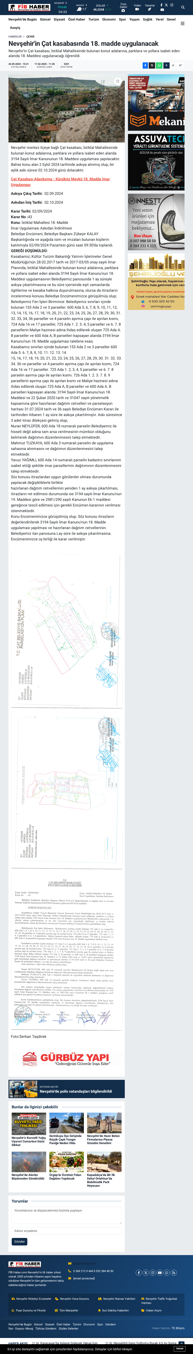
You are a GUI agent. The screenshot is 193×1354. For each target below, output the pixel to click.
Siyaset (59, 19)
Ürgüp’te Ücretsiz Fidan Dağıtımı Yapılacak (65, 1176)
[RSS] (174, 1273)
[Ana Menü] (183, 23)
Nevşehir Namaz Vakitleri (119, 1298)
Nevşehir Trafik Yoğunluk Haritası (159, 1301)
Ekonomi (109, 19)
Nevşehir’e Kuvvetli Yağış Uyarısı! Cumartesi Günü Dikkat (29, 1141)
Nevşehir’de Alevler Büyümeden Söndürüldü (28, 1176)
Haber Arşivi (154, 1310)
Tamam (179, 1348)
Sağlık (147, 19)
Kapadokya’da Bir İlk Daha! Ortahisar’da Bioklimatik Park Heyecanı (101, 1180)
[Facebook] (139, 1273)
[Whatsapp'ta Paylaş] (159, 65)
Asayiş (15, 28)
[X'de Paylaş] (152, 65)
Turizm (93, 19)
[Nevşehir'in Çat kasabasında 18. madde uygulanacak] (66, 108)
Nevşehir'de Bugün (22, 19)
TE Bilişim (178, 1328)
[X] (146, 1273)
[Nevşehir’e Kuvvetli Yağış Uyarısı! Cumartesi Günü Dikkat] (29, 1123)
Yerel (160, 19)
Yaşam (134, 19)
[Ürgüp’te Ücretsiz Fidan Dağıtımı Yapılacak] (66, 1162)
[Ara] (183, 7)
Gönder (19, 1241)
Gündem (110, 1324)
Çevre (30, 36)
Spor (122, 19)
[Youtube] (160, 1273)
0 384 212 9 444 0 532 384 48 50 (93, 1271)
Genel (171, 19)
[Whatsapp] (167, 1273)
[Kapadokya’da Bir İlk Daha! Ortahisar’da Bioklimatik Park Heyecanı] (104, 1162)
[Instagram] (153, 1273)
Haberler (15, 36)
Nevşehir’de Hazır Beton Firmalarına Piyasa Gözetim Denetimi (103, 1139)
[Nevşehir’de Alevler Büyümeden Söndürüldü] (29, 1162)
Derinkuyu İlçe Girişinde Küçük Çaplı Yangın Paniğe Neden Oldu (65, 1139)
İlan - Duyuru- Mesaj (20, 1328)
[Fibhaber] (29, 7)
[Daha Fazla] (166, 65)
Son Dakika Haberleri (115, 1310)
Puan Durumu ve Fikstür (31, 1310)
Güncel (45, 19)
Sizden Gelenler (68, 1328)
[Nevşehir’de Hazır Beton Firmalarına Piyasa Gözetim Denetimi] (104, 1123)
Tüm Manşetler (68, 1310)
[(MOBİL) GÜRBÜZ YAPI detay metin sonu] (67, 1058)
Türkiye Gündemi (45, 1328)
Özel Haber (76, 19)
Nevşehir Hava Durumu (74, 1298)
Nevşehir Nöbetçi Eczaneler (33, 1298)
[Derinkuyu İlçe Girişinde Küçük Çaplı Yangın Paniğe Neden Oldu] (66, 1123)
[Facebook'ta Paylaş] (145, 65)
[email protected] (84, 1263)
